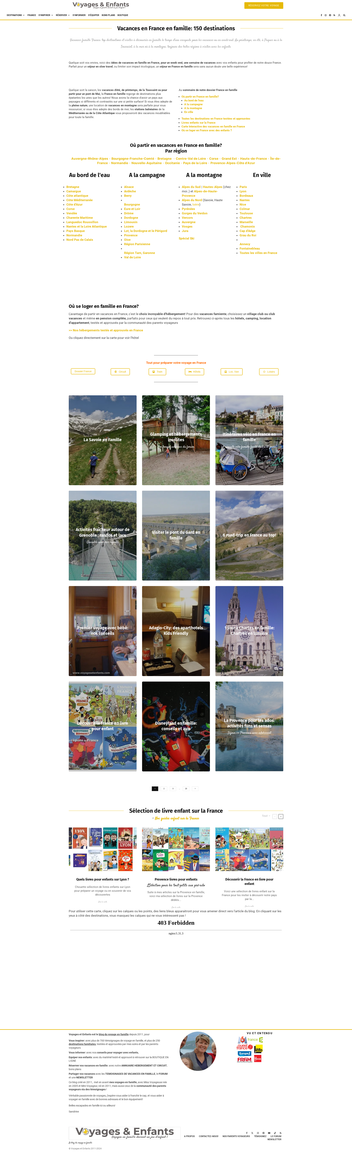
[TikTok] (275, 1133)
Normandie (74, 235)
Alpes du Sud (191, 187)
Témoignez (260, 1136)
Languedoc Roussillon (82, 222)
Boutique (123, 15)
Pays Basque (75, 231)
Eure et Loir (132, 209)
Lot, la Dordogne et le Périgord (145, 231)
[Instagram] (325, 15)
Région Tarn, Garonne (139, 253)
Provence (131, 235)
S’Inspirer (44, 15)
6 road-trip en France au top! (249, 535)
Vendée (71, 213)
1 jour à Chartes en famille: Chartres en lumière (249, 630)
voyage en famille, (134, 1040)
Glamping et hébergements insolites (176, 437)
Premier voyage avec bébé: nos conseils (102, 630)
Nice (243, 204)
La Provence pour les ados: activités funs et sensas (249, 723)
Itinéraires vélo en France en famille (249, 437)
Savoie (208, 200)
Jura (185, 231)
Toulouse (247, 213)
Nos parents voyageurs (236, 1136)
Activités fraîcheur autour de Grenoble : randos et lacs (103, 532)
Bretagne (72, 187)
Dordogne (131, 217)
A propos (189, 1136)
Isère (195, 204)
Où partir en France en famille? (200, 96)
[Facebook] (321, 15)
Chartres (246, 217)
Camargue (73, 191)
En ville (188, 112)
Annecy (245, 244)
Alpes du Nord (192, 200)
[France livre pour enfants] (249, 849)
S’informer (79, 15)
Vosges (187, 226)
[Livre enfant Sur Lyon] (103, 849)
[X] (252, 1133)
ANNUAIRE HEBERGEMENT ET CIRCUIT (144, 1065)
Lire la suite (102, 902)
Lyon (243, 191)
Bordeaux (246, 195)
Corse (70, 209)
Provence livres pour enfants (176, 879)
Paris (243, 187)
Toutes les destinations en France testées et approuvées (216, 118)
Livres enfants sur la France (198, 122)
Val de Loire (132, 257)
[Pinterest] (330, 15)
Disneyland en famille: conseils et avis (176, 726)
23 (186, 789)
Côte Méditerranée (79, 200)
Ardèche (130, 191)
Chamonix (247, 226)
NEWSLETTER (84, 1077)
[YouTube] (269, 1133)
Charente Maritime (79, 217)
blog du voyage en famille (114, 1034)
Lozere (129, 226)
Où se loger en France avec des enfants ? (207, 130)
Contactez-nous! (208, 1136)
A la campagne (193, 104)
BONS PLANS (108, 15)
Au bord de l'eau (193, 100)
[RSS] (334, 15)
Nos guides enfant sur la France (177, 818)
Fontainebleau (250, 248)
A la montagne (193, 108)
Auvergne (188, 222)
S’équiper (93, 15)
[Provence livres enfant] (176, 849)
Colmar (245, 209)
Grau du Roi (248, 235)
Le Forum (276, 1136)
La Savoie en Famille (103, 439)
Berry (128, 195)
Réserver (61, 15)
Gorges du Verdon (195, 213)
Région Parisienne (137, 244)
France (31, 15)
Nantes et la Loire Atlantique (86, 226)
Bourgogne (132, 204)
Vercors (187, 217)
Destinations (14, 15)
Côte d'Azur (74, 204)
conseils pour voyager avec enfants (117, 1052)
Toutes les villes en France (258, 253)
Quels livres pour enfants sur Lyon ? (102, 879)
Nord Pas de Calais (79, 239)
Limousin (131, 222)
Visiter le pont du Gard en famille (176, 535)
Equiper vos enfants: (81, 1057)
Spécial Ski (186, 238)
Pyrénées (188, 209)
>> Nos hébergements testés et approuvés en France (106, 330)
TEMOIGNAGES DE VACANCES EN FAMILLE (130, 1073)
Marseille (246, 222)
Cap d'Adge (247, 231)
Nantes (245, 200)
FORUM (163, 1073)
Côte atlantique (77, 195)
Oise (127, 239)
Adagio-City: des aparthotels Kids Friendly (176, 630)
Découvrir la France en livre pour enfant (102, 726)
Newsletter (274, 1139)
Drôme (128, 213)
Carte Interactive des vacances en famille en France (213, 126)
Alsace (129, 187)
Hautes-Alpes (213, 187)
